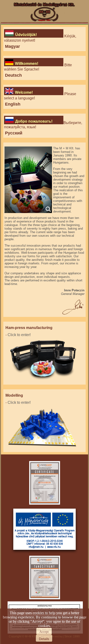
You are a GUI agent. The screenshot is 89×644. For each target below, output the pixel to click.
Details (44, 639)
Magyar (12, 46)
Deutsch (13, 75)
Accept (44, 632)
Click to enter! (19, 335)
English (12, 104)
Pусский (13, 133)
